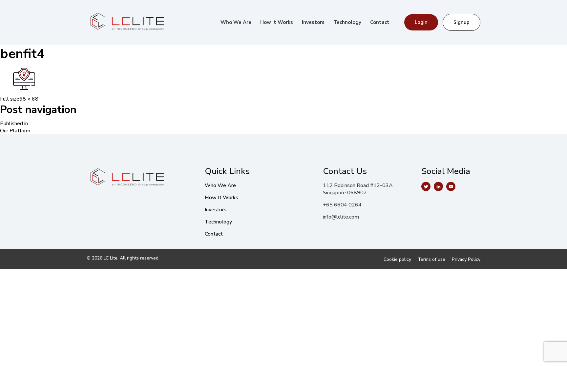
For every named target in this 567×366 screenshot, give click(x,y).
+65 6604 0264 (342, 204)
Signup (461, 22)
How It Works (276, 22)
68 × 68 (28, 99)
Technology (347, 22)
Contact (379, 22)
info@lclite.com (341, 217)
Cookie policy (397, 259)
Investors (313, 22)
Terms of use (431, 259)
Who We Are (235, 22)
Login (421, 22)
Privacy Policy (466, 259)
